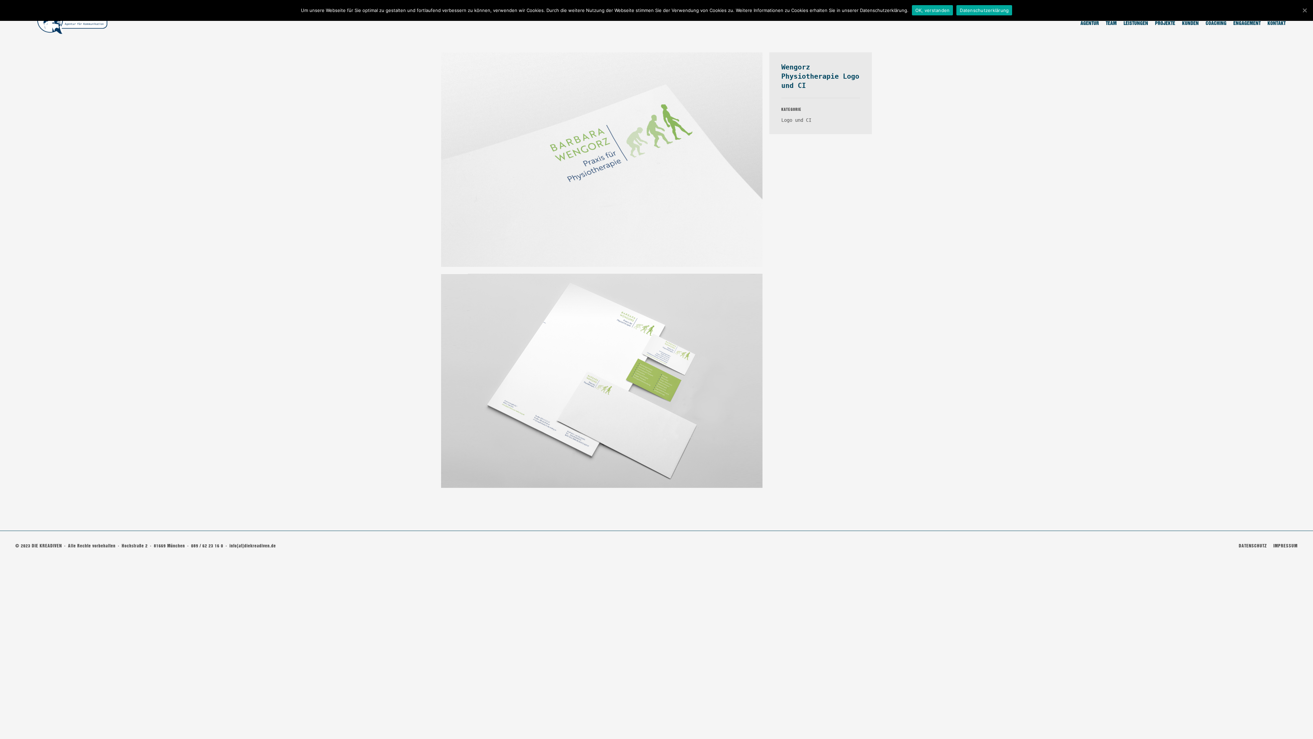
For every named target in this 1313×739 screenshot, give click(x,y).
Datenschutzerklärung (984, 10)
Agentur (1089, 23)
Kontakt (1277, 23)
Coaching (1216, 23)
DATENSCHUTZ (1253, 546)
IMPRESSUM (1285, 546)
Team (1111, 23)
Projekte (1165, 23)
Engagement (1247, 23)
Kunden (1190, 23)
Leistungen (1136, 23)
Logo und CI (796, 120)
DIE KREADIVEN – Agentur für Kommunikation (71, 21)
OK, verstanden (932, 10)
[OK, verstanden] (1304, 10)
